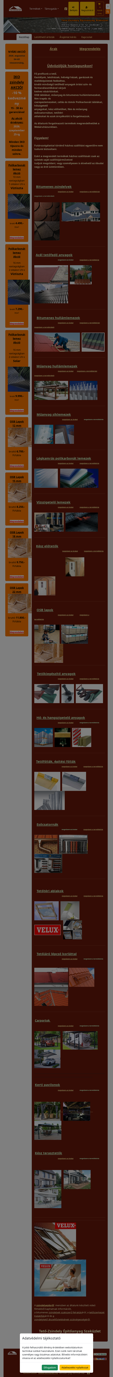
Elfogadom (50, 1367)
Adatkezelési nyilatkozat (75, 1367)
